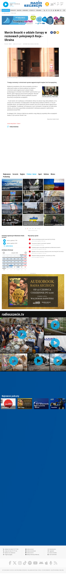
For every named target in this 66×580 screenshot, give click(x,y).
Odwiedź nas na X (49, 10)
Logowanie (51, 551)
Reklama (38, 10)
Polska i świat (13, 13)
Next (64, 401)
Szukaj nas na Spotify (56, 10)
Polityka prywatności (46, 570)
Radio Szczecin (6, 13)
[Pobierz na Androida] (41, 561)
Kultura (46, 174)
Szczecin (15, 174)
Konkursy (25, 10)
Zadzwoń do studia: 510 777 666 (11, 549)
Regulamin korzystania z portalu (34, 570)
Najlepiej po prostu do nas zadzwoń (44, 10)
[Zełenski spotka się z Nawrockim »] (50, 91)
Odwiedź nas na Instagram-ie (51, 10)
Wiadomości (5, 10)
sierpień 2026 (14, 253)
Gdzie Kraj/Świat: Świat (13, 123)
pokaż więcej (9, 246)
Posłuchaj (6, 176)
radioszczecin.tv (13, 314)
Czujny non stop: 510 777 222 (10, 551)
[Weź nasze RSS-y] (55, 561)
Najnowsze (7, 174)
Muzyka (19, 10)
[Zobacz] (33, 20)
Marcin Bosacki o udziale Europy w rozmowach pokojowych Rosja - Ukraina (26, 36)
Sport (40, 174)
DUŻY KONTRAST (53, 554)
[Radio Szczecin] (33, 4)
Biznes (53, 174)
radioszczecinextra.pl (31, 551)
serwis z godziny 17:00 (11, 240)
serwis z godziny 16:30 (11, 243)
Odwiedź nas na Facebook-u (47, 10)
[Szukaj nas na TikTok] (24, 561)
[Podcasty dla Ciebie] (51, 561)
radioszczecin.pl (30, 549)
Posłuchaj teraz (52, 549)
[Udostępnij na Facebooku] (51, 32)
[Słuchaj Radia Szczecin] (6, 4)
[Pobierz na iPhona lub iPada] (46, 561)
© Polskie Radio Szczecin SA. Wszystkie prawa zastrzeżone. (14, 570)
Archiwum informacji (7, 250)
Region (22, 174)
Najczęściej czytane (33, 236)
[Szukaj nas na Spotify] (29, 561)
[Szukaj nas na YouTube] (35, 561)
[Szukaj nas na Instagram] (19, 561)
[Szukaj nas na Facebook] (10, 561)
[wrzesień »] (25, 253)
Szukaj (60, 10)
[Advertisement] (33, 139)
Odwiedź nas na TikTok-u (53, 10)
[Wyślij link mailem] (57, 32)
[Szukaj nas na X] (14, 561)
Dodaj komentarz (14, 127)
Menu (64, 10)
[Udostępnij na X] (54, 32)
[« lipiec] (4, 253)
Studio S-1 (32, 10)
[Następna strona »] (39, 228)
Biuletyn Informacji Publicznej (33, 554)
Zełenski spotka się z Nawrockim (50, 96)
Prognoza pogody (8, 554)
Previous (1, 401)
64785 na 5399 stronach (32, 230)
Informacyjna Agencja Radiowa (31, 44)
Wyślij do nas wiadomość (58, 10)
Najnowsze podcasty (10, 396)
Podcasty (13, 10)
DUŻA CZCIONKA (53, 552)
